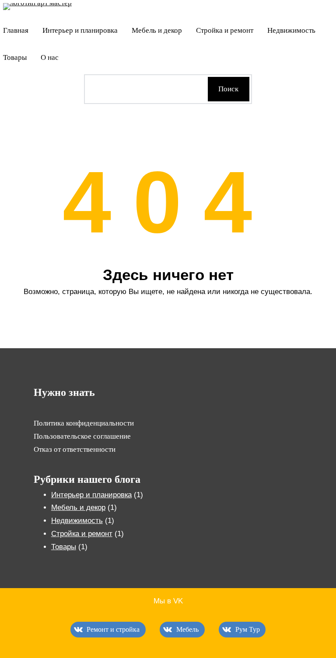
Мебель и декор (78, 507)
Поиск (228, 89)
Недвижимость (77, 520)
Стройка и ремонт (81, 534)
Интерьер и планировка (91, 495)
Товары (63, 547)
